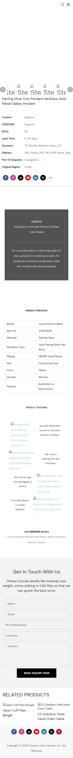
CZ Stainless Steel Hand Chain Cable (51, 716)
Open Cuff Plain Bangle (14, 712)
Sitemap (37, 750)
